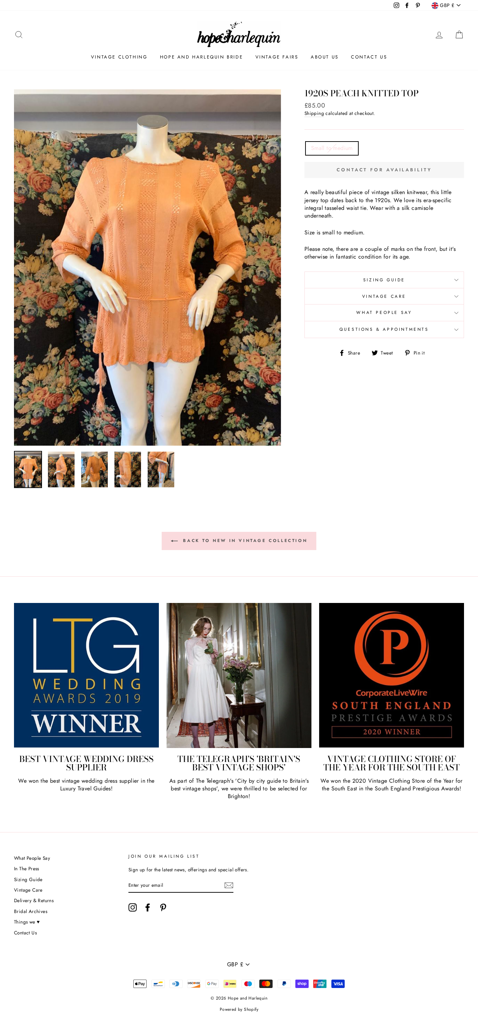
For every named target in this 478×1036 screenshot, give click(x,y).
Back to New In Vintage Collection (244, 540)
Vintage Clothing (119, 57)
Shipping (314, 113)
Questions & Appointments (384, 329)
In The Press (26, 868)
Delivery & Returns (34, 900)
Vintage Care (384, 296)
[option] (147, 267)
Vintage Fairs (276, 57)
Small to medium (332, 148)
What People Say (384, 312)
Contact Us (369, 57)
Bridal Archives (30, 911)
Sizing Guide (384, 280)
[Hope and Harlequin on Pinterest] (163, 907)
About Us (325, 57)
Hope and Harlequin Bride (201, 57)
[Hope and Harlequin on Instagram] (132, 907)
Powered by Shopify (239, 1009)
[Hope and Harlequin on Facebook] (147, 907)
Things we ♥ (27, 921)
